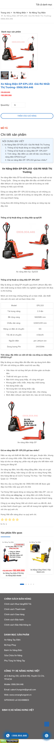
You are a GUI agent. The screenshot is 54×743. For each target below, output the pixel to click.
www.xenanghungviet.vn (20, 695)
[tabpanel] (13, 560)
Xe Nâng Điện (19, 13)
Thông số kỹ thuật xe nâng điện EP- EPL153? (27, 151)
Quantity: (5, 105)
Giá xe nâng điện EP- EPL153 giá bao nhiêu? (27, 160)
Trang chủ (5, 13)
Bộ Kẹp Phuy (10, 645)
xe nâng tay (16, 495)
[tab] (27, 128)
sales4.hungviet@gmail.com (23, 690)
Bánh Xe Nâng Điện (13, 650)
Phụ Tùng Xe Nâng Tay (14, 661)
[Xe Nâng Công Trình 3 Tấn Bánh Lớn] (40, 554)
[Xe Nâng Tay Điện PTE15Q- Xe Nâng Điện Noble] (13, 554)
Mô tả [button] (4, 128)
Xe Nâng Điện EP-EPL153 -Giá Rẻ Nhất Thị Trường (27, 145)
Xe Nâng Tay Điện (37, 13)
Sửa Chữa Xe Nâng (13, 655)
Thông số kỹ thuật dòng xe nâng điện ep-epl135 (28, 148)
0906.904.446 (32, 484)
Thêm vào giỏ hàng (27, 116)
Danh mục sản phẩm (11, 32)
